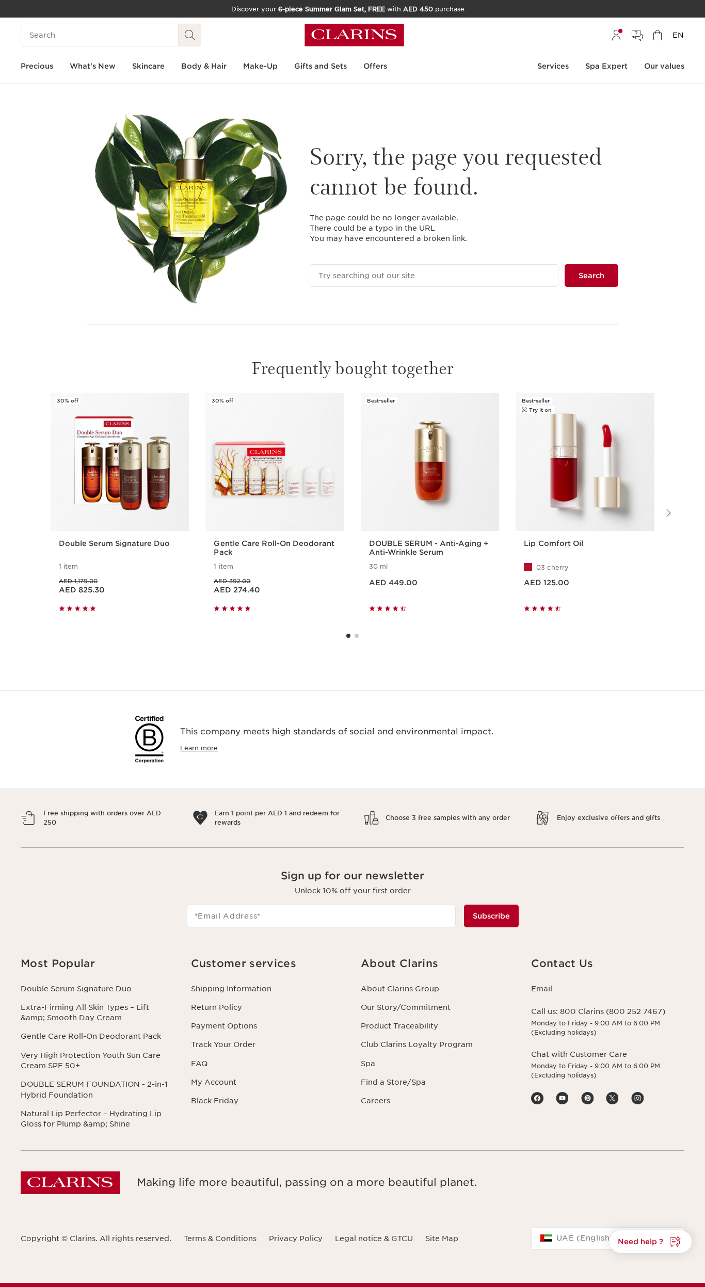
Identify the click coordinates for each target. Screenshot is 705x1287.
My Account (213, 1082)
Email (541, 989)
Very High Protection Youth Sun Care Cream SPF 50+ (91, 1060)
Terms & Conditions (220, 1238)
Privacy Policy (296, 1238)
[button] (97, 963)
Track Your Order (223, 1044)
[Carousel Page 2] (357, 636)
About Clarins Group (400, 989)
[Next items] (668, 513)
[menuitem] (616, 35)
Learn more (199, 748)
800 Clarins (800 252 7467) (612, 1011)
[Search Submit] (190, 35)
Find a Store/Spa (393, 1082)
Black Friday (214, 1101)
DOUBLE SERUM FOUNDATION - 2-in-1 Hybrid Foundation (94, 1089)
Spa (368, 1063)
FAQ (199, 1063)
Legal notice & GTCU (374, 1238)
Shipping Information (231, 989)
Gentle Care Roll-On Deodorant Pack (91, 1036)
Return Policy (216, 1007)
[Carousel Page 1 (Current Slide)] (348, 636)
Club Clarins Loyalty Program (417, 1044)
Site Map (441, 1238)
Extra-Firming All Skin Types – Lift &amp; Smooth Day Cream (85, 1012)
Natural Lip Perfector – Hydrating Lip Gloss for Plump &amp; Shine (91, 1118)
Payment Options (224, 1026)
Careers (375, 1101)
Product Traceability (399, 1026)
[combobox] (608, 1238)
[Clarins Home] (354, 35)
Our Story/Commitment (406, 1007)
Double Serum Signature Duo (76, 989)
